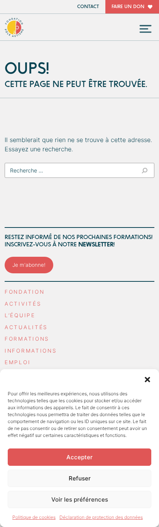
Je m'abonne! (29, 265)
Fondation (24, 292)
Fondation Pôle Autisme (14, 27)
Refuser (80, 478)
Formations (27, 339)
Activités (23, 304)
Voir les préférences (79, 499)
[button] (147, 379)
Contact (88, 6)
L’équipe (20, 315)
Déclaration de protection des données (101, 517)
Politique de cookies (34, 517)
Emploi (17, 362)
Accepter (79, 457)
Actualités (26, 327)
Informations (31, 351)
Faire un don (128, 6)
